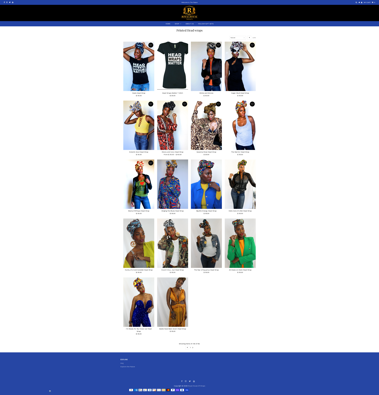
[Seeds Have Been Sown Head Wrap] (172, 304)
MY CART (369, 2)
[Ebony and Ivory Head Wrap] (172, 125)
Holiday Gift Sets (205, 24)
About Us (190, 24)
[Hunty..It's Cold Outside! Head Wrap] (138, 243)
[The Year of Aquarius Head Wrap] (206, 243)
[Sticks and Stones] (206, 66)
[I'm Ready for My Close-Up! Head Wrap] (138, 302)
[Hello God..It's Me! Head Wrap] (240, 184)
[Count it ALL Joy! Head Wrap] (172, 243)
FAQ (122, 363)
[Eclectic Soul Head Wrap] (138, 125)
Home (168, 24)
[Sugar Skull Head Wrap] (240, 69)
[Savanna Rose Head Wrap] (206, 125)
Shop (177, 24)
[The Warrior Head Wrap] (240, 126)
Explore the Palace (127, 367)
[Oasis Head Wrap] (138, 66)
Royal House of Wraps (196, 386)
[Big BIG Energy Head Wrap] (206, 184)
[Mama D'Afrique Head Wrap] (138, 184)
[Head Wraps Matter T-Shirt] (172, 66)
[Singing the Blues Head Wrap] (172, 184)
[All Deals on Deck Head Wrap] (240, 243)
